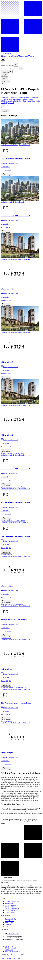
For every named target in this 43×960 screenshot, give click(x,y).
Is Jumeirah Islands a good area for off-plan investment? (20, 819)
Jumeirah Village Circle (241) (21, 97)
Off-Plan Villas (9, 907)
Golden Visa (9, 950)
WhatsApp (7, 175)
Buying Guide (9, 946)
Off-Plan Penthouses (11, 910)
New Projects (7, 56)
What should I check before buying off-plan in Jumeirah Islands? (19, 822)
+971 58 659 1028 (13, 934)
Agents (32, 56)
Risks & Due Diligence (12, 951)
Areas (16, 56)
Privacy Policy (5, 958)
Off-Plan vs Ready (11, 948)
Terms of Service (15, 958)
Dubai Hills (8, 924)
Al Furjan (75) (29, 101)
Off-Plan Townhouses (12, 909)
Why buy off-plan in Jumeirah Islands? (14, 812)
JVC (6, 926)
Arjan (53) (11, 103)
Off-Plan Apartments (11, 905)
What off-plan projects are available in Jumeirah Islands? (20, 809)
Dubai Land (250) (6, 97)
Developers (23, 56)
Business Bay (9, 922)
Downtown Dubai (10, 919)
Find (3, 84)
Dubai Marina (9, 921)
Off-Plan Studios (10, 912)
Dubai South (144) (10, 99)
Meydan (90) (20, 99)
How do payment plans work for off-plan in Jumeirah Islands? (22, 813)
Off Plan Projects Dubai (12, 901)
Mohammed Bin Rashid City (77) (14, 101)
